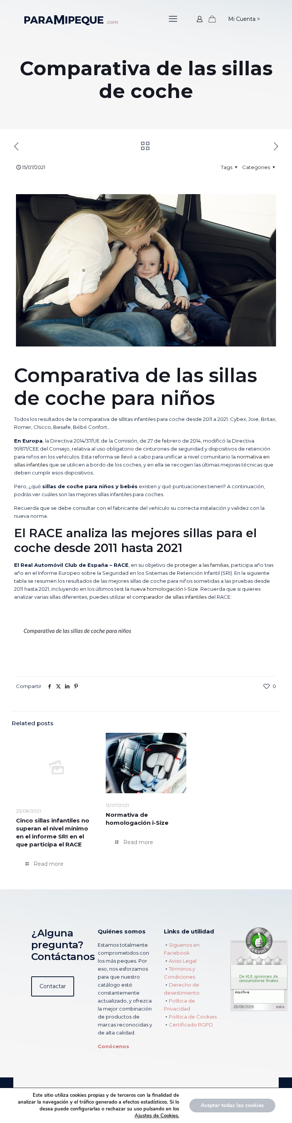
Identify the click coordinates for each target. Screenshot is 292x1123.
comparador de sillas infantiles (170, 597)
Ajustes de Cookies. (157, 1115)
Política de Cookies (193, 1017)
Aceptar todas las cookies (232, 1105)
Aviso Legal (183, 961)
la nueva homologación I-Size (161, 589)
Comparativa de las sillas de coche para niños (77, 630)
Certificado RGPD (191, 1025)
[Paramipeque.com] (71, 19)
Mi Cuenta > (244, 19)
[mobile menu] (173, 19)
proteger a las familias (202, 565)
